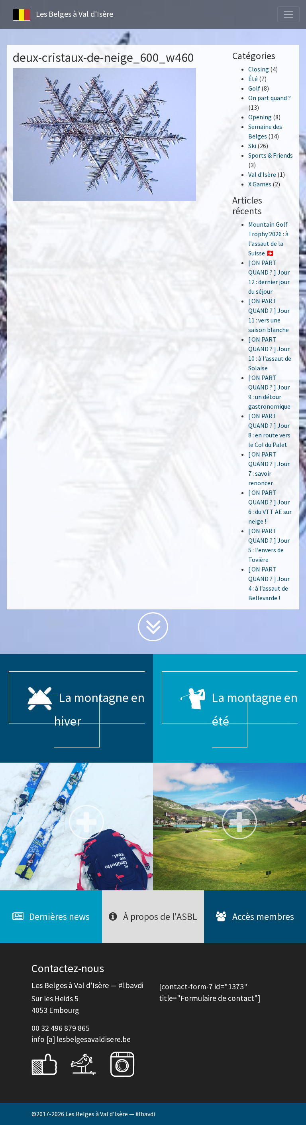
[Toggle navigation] (288, 14)
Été (253, 79)
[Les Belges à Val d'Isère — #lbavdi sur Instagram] (128, 1063)
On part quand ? (269, 98)
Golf (254, 88)
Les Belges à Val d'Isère (73, 14)
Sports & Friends (270, 155)
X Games (259, 184)
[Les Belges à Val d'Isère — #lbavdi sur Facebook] (50, 1063)
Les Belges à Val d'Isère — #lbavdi (110, 1114)
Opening (260, 117)
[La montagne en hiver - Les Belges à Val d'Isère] (76, 826)
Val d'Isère (262, 174)
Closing (258, 69)
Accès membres (262, 916)
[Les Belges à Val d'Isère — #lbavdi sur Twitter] (89, 1063)
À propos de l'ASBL (159, 916)
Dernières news (58, 916)
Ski (252, 146)
